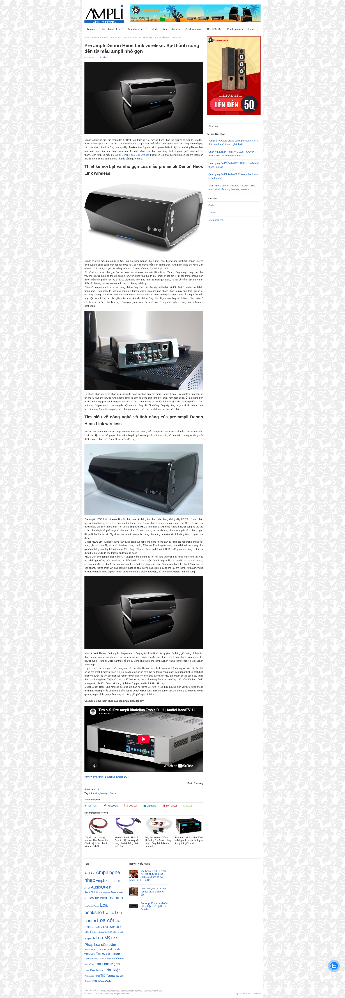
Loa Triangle (113, 954)
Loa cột (105, 920)
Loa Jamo (103, 932)
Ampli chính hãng (253, 993)
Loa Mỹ (103, 937)
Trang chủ (92, 29)
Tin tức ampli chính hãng (102, 993)
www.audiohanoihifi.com (131, 990)
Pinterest (171, 806)
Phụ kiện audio (235, 29)
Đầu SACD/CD (214, 29)
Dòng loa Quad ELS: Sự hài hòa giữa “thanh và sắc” (153, 891)
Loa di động (96, 927)
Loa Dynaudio (112, 926)
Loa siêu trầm (105, 945)
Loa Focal (90, 931)
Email (189, 806)
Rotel (97, 976)
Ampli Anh (89, 873)
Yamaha (112, 975)
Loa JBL (112, 932)
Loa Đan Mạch (107, 964)
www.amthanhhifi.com (153, 990)
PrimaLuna (89, 976)
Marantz (100, 970)
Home (87, 37)
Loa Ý (102, 958)
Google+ (132, 806)
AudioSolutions (93, 892)
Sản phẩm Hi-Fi (136, 29)
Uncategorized (215, 220)
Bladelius (106, 892)
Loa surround (104, 949)
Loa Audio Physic (91, 906)
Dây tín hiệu (97, 898)
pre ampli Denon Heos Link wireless (130, 155)
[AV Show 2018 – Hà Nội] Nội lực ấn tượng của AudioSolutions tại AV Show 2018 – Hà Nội (148, 875)
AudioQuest (101, 887)
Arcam (87, 888)
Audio (155, 29)
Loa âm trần (113, 958)
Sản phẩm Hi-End (111, 29)
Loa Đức (90, 970)
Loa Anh (115, 898)
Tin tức (251, 29)
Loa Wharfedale (91, 959)
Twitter (92, 806)
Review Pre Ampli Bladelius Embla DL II (106, 776)
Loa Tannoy (97, 953)
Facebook (112, 806)
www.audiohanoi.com (110, 990)
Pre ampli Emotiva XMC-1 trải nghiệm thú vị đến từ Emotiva (154, 906)
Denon (113, 793)
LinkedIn (151, 806)
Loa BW (109, 913)
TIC (102, 975)
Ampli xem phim (193, 29)
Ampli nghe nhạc (172, 29)
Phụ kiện (113, 970)
